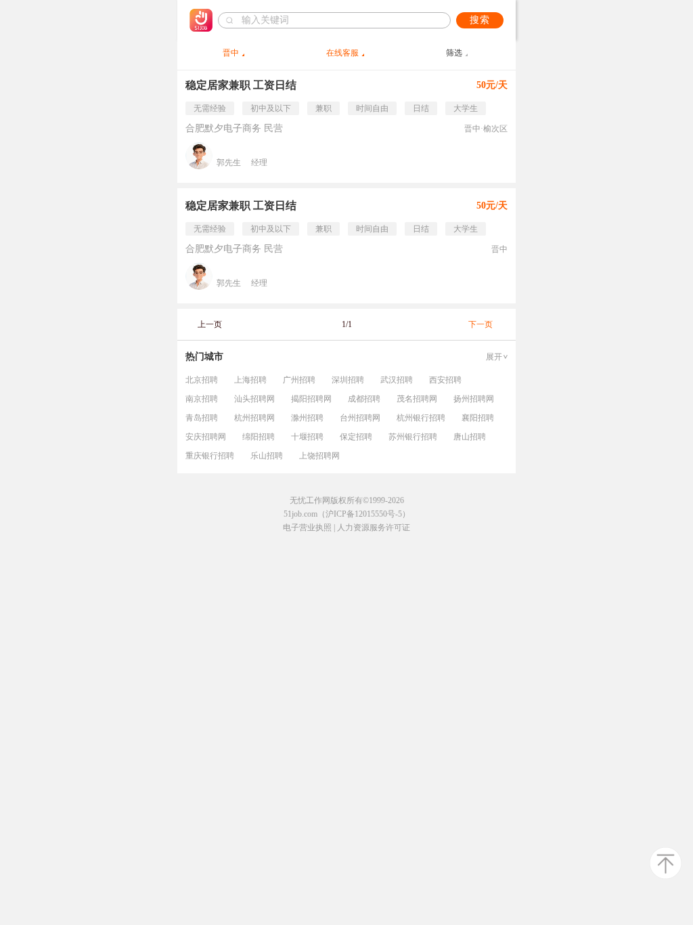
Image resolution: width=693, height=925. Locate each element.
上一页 (210, 324)
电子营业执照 (307, 527)
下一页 (480, 324)
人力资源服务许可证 (373, 527)
